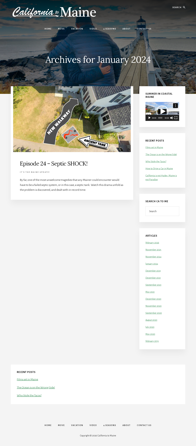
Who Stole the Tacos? (155, 161)
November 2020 (153, 306)
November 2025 (153, 250)
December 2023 (153, 271)
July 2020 (149, 327)
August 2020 (151, 320)
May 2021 (150, 292)
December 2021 (153, 278)
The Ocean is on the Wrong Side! (161, 154)
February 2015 (152, 341)
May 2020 (150, 334)
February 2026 (152, 242)
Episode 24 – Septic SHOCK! (53, 163)
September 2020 (153, 313)
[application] (162, 111)
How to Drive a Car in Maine (159, 168)
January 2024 (151, 264)
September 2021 (153, 285)
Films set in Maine (154, 147)
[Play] (149, 117)
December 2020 (153, 299)
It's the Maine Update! (35, 172)
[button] (162, 111)
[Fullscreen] (175, 117)
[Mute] (171, 117)
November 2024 (153, 257)
